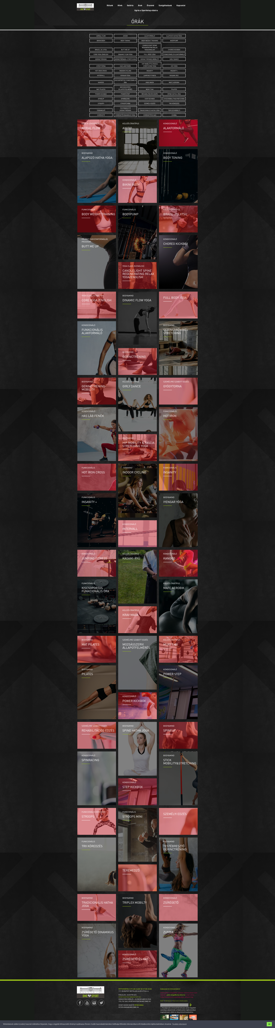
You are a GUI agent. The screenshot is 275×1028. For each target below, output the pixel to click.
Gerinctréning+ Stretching (125, 59)
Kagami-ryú (174, 75)
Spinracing (125, 99)
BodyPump (174, 41)
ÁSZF (162, 1001)
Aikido (125, 36)
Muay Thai (150, 89)
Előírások (168, 1001)
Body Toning (125, 41)
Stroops (101, 103)
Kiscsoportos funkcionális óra (125, 81)
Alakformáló (149, 36)
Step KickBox (150, 99)
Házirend (175, 1001)
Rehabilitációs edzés (150, 94)
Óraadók (165, 18)
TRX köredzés (174, 103)
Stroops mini (125, 103)
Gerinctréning (101, 59)
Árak (140, 5)
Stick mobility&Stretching (174, 99)
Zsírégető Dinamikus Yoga (125, 115)
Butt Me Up (125, 50)
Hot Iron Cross (101, 71)
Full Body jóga (150, 54)
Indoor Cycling (125, 71)
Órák (165, 14)
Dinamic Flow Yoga (125, 54)
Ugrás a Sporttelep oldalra (146, 10)
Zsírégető (101, 115)
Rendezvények (165, 22)
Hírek (120, 5)
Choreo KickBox (174, 50)
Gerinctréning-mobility (149, 59)
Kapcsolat (180, 5)
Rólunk (110, 5)
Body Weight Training (149, 41)
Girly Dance (174, 59)
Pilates (174, 89)
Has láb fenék (125, 66)
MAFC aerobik (174, 82)
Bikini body (101, 41)
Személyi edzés (149, 103)
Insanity (150, 71)
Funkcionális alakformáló (174, 54)
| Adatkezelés (183, 1001)
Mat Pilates (100, 89)
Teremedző (101, 110)
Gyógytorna (101, 66)
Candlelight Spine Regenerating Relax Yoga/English (149, 47)
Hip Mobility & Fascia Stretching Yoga (150, 65)
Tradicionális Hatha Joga (150, 110)
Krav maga (150, 82)
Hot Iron (174, 66)
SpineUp (101, 99)
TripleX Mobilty (174, 110)
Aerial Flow (101, 36)
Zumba (174, 115)
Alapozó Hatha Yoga (174, 36)
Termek (165, 9)
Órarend (150, 5)
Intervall (101, 75)
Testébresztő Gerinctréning (125, 109)
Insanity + (174, 71)
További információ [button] (179, 1024)
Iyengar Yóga (125, 75)
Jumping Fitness (149, 75)
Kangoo (101, 82)
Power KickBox (101, 94)
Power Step (125, 94)
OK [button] (269, 1024)
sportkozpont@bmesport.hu (129, 997)
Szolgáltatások (165, 5)
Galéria (130, 5)
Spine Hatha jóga (174, 94)
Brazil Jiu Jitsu (101, 50)
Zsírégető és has (149, 115)
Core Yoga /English (101, 54)
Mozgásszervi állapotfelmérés (125, 88)
